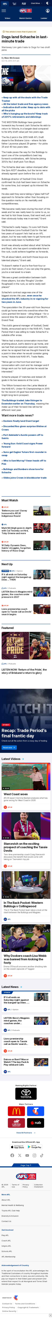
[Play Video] (26, 80)
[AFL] (5, 4)
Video (7, 18)
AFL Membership (8, 1257)
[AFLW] (14, 4)
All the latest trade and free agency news (25, 104)
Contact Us (6, 1221)
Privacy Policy (26, 1186)
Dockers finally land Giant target (21, 421)
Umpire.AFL (6, 1246)
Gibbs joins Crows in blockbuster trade (25, 477)
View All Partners (24, 1133)
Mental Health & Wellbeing (13, 1205)
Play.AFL (5, 1235)
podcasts (12, 588)
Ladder (44, 18)
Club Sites (35, 3)
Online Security (9, 1311)
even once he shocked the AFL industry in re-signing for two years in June (25, 298)
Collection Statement (38, 1186)
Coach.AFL (6, 1241)
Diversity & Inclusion (10, 1216)
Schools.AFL (7, 1251)
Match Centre (25, 18)
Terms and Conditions (25, 1304)
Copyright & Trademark (28, 1307)
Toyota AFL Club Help (11, 1210)
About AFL (6, 1200)
